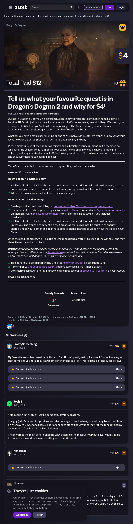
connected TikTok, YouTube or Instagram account (83, 206)
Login (121, 7)
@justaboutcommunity (111, 210)
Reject (39, 515)
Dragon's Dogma (22, 16)
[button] (66, 367)
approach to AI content (93, 271)
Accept (20, 515)
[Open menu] (10, 7)
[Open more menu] (79, 7)
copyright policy (73, 263)
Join (109, 7)
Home (7, 16)
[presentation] (66, 369)
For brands (94, 7)
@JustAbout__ (73, 210)
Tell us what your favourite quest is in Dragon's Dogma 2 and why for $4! (72, 16)
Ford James (27, 114)
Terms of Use (55, 252)
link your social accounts (42, 267)
